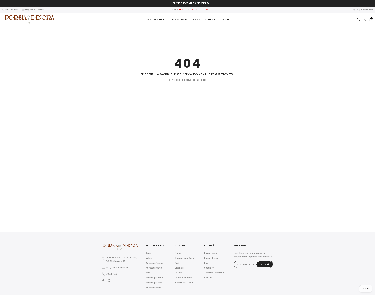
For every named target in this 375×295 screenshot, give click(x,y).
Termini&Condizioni (214, 272)
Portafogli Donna (154, 277)
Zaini (148, 272)
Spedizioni (209, 267)
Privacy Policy (211, 258)
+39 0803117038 (12, 9)
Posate (178, 272)
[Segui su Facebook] (103, 280)
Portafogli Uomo (154, 282)
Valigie (149, 258)
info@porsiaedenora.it (34, 9)
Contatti (225, 19)
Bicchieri (179, 267)
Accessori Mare (153, 287)
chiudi (7, 3)
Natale (178, 253)
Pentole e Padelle (184, 277)
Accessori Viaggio (155, 263)
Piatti (177, 263)
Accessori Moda (154, 267)
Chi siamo (210, 19)
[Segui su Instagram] (108, 280)
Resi (206, 263)
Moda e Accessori (155, 19)
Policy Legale (210, 253)
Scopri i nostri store (364, 9)
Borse (148, 253)
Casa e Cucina (178, 19)
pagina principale (194, 79)
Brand (195, 19)
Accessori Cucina (184, 282)
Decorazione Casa (184, 258)
